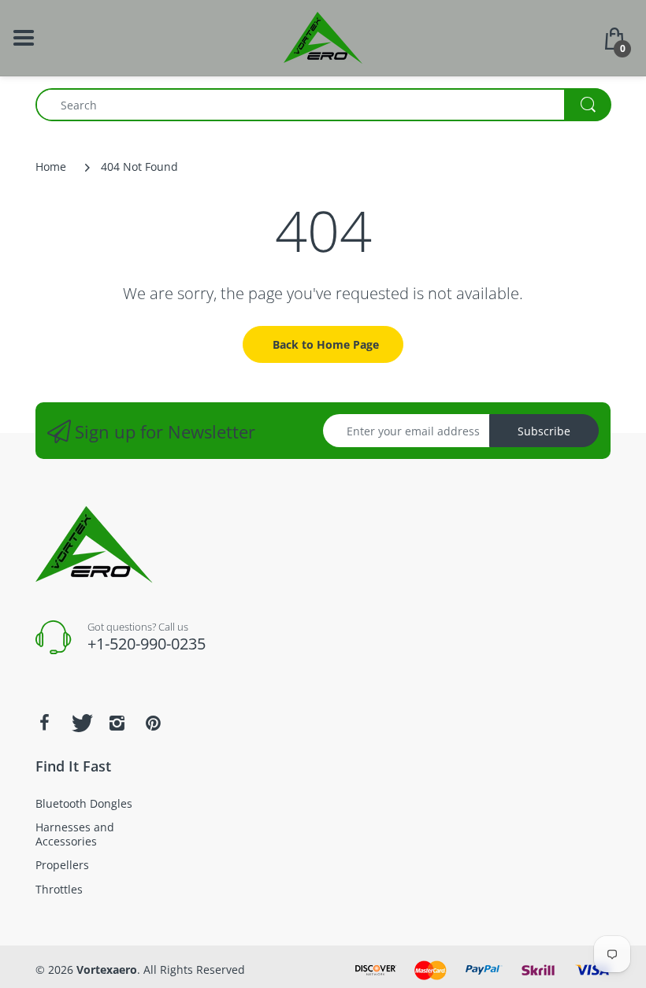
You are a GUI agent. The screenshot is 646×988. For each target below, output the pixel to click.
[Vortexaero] (323, 36)
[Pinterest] (153, 722)
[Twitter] (80, 722)
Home (50, 166)
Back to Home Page (326, 344)
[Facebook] (44, 722)
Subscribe (544, 431)
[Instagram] (116, 722)
